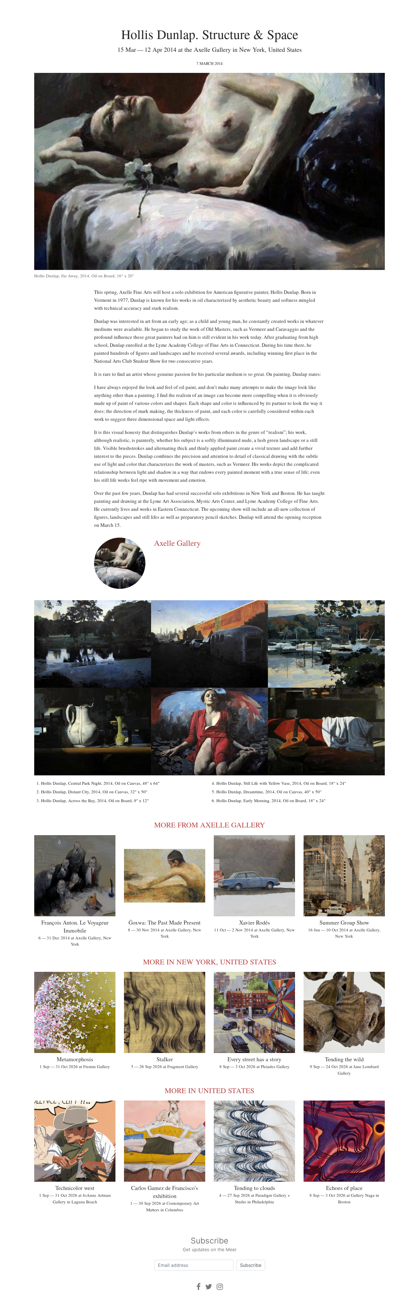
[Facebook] (198, 1286)
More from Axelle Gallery (209, 824)
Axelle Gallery (177, 542)
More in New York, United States (209, 961)
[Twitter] (208, 1286)
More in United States (209, 1090)
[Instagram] (219, 1286)
